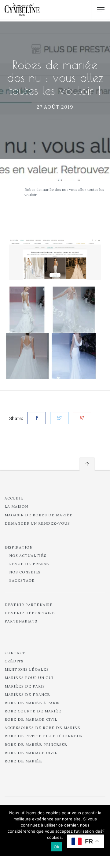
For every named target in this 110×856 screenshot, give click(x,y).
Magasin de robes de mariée (39, 515)
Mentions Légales (27, 669)
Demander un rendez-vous (37, 523)
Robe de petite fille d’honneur (44, 736)
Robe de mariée (23, 761)
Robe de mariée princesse (36, 744)
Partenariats (21, 621)
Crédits (14, 661)
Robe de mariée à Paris (32, 702)
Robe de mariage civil (31, 719)
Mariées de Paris (25, 686)
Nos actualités (27, 555)
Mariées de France (27, 694)
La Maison (16, 506)
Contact (15, 652)
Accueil (14, 498)
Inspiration (19, 547)
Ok (56, 846)
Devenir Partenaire (29, 604)
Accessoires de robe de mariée (42, 727)
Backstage (22, 580)
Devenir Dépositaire (30, 613)
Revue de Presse (29, 563)
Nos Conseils (25, 572)
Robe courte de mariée (33, 711)
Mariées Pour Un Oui (29, 677)
